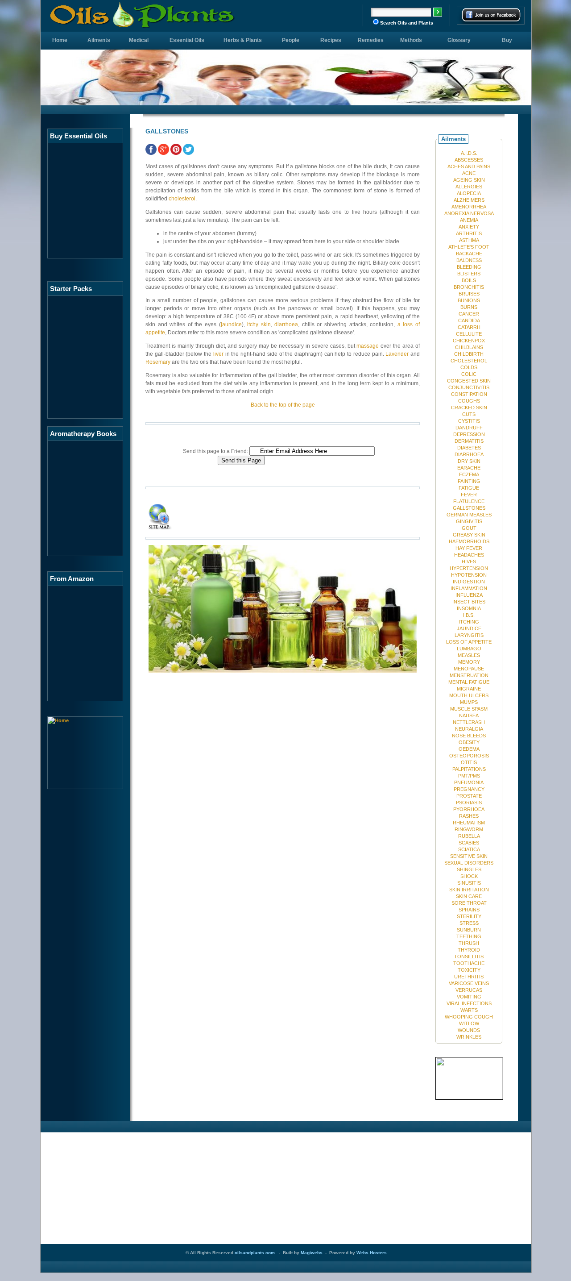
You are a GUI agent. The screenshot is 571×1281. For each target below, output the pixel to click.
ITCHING (469, 621)
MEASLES (469, 655)
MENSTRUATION (469, 675)
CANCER (469, 313)
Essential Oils (187, 40)
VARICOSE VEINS (469, 983)
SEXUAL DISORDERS (468, 862)
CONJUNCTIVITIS (468, 387)
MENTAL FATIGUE (468, 682)
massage (367, 346)
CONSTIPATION (469, 394)
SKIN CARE (469, 896)
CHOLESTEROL (469, 360)
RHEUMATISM (469, 822)
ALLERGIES (468, 186)
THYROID (469, 949)
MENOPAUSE (469, 668)
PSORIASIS (469, 802)
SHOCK (469, 876)
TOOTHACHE (468, 963)
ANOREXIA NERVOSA (469, 213)
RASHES (469, 816)
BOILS (469, 280)
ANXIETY (469, 226)
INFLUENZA (469, 595)
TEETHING (468, 936)
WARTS (469, 1010)
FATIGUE (469, 488)
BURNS (468, 307)
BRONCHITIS (469, 287)
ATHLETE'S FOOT (468, 247)
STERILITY (469, 916)
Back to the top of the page (283, 405)
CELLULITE (469, 334)
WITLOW (469, 1023)
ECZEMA (469, 474)
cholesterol (182, 198)
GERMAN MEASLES (469, 514)
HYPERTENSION (469, 568)
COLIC (468, 374)
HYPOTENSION (469, 575)
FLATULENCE (468, 501)
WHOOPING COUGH (469, 1016)
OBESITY (469, 742)
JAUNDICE (469, 628)
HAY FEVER (468, 548)
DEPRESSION (469, 434)
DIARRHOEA (469, 454)
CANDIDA (469, 320)
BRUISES (469, 293)
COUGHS (469, 400)
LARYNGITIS (469, 635)
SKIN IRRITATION (469, 889)
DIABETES (469, 447)
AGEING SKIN (469, 180)
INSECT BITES (468, 601)
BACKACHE (469, 253)
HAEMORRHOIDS (469, 541)
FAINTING (469, 481)
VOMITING (469, 996)
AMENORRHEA (468, 206)
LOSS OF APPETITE (469, 642)
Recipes (330, 40)
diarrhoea (286, 324)
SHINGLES (469, 869)
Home (59, 40)
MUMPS (469, 702)
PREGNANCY (469, 789)
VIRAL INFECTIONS (469, 1003)
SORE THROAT (469, 903)
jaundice (231, 324)
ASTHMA (469, 240)
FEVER (469, 494)
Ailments (98, 40)
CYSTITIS (469, 421)
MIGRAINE (469, 688)
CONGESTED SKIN (469, 380)
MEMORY (469, 662)
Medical (139, 40)
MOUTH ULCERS (468, 695)
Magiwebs (312, 1252)
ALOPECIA (469, 193)
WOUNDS (469, 1030)
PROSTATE (469, 796)
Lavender (397, 354)
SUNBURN (469, 929)
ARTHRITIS (469, 233)
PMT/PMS (469, 775)
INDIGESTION (469, 581)
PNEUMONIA (469, 782)
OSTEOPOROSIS (469, 755)
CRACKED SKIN (469, 407)
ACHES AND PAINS (468, 166)
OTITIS (469, 762)
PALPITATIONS (469, 769)
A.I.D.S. (469, 153)
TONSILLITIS (469, 956)
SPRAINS (469, 909)
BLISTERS (468, 273)
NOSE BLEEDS (469, 735)
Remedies (371, 40)
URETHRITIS (469, 976)
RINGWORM (469, 829)
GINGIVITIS (469, 521)
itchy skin (259, 324)
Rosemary (157, 362)
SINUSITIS (469, 883)
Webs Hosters (371, 1252)
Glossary (459, 40)
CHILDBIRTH (469, 354)
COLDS (468, 367)
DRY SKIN (469, 461)
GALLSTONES (469, 508)
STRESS (469, 923)
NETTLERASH (469, 722)
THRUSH (469, 943)
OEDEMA (469, 749)
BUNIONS (469, 300)
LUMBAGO (469, 648)
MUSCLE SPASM (469, 708)
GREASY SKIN (469, 534)
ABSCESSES (469, 159)
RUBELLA (469, 836)
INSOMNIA (469, 608)
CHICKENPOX (469, 340)
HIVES (469, 561)
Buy (507, 40)
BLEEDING (469, 267)
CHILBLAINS (469, 347)
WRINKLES (468, 1037)
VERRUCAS (468, 990)
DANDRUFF (469, 427)
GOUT (469, 528)
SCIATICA (469, 849)
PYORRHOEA (468, 809)
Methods (411, 40)
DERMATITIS (469, 441)
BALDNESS (469, 260)
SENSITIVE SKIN (469, 856)
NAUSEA (469, 715)
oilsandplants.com (255, 1252)
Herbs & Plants (242, 40)
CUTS (469, 414)
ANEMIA (469, 220)
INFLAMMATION (469, 588)
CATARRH (469, 327)
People (290, 40)
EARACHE (468, 467)
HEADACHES (469, 554)
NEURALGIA (469, 729)
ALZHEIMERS (469, 200)
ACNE (469, 173)
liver (218, 354)
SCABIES (469, 842)
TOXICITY (469, 970)
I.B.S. (469, 615)
